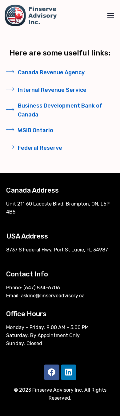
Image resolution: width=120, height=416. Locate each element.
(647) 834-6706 (41, 288)
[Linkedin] (68, 372)
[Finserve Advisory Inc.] (31, 15)
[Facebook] (51, 372)
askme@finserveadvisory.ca (53, 296)
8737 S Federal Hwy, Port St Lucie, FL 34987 (57, 250)
